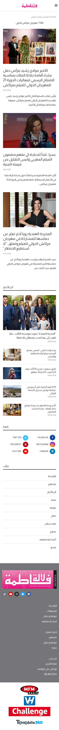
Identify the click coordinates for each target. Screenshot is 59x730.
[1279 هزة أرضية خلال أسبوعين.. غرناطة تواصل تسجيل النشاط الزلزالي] (12, 391)
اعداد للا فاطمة (49, 621)
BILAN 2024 (50, 674)
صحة (53, 500)
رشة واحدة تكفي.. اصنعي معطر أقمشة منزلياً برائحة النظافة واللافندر (41, 353)
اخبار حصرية (51, 632)
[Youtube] (10, 594)
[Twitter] (22, 594)
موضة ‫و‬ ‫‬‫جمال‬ (50, 616)
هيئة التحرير (51, 664)
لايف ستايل (50, 523)
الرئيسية (52, 476)
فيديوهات (52, 611)
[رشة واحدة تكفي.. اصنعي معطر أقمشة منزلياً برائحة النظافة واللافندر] (12, 355)
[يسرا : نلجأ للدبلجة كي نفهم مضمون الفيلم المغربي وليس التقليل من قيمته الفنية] (29, 130)
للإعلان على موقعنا (47, 669)
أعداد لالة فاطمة (48, 539)
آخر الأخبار (51, 492)
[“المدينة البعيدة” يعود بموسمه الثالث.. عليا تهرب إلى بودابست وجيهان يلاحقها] (29, 312)
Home (53, 17)
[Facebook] (28, 594)
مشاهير (52, 484)
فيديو (53, 547)
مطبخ (53, 531)
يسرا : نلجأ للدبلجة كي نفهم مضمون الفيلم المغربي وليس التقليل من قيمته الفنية (29, 159)
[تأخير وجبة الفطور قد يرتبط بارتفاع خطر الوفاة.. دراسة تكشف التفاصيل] (12, 410)
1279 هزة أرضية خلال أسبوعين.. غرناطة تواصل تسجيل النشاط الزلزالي (41, 390)
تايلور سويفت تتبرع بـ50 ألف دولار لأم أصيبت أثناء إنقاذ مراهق (40, 370)
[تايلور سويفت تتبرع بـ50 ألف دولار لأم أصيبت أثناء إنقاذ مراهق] (12, 373)
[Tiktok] (4, 594)
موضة (53, 508)
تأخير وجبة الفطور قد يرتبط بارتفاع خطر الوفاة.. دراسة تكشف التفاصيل (40, 408)
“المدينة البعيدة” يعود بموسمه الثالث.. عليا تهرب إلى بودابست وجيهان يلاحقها (32, 335)
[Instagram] (16, 594)
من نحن (53, 658)
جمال (53, 515)
